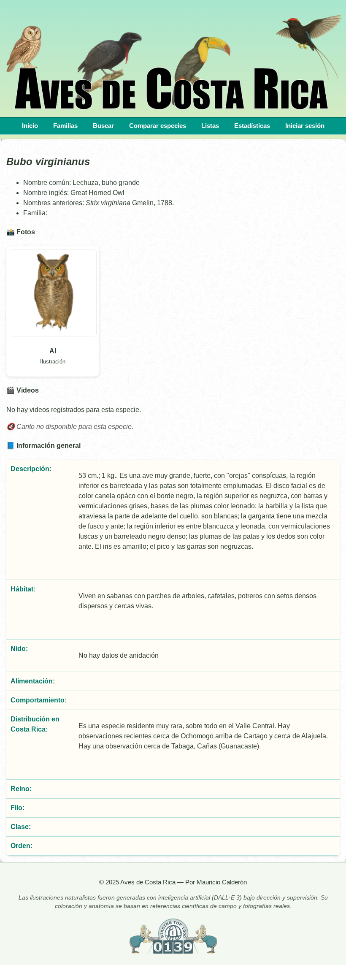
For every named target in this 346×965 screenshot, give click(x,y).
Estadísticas (252, 125)
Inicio (30, 125)
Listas (210, 125)
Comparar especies (157, 125)
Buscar (103, 125)
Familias (65, 125)
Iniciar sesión (304, 125)
